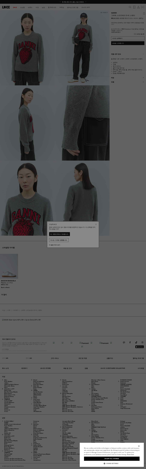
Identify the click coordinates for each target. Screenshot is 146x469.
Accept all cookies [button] (112, 458)
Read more (130, 454)
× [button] (139, 446)
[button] (112, 463)
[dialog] (112, 455)
